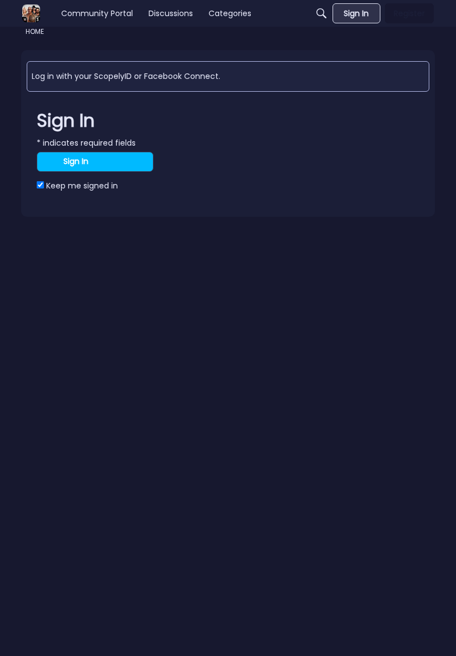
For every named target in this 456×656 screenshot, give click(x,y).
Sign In (75, 161)
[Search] (321, 13)
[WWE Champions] (31, 13)
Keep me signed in (81, 185)
